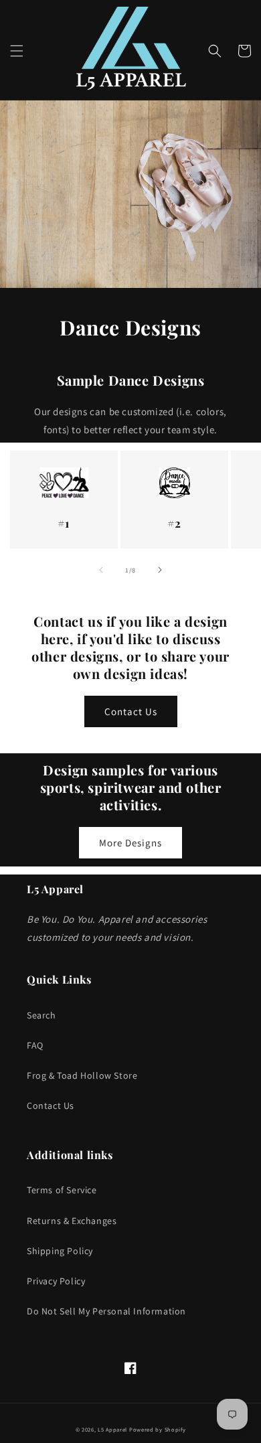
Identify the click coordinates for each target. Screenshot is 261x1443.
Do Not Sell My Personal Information (106, 1311)
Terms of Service (62, 1190)
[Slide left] (101, 570)
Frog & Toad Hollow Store (82, 1075)
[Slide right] (160, 570)
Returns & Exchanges (71, 1221)
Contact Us (130, 711)
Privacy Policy (56, 1281)
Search (41, 1015)
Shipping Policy (60, 1251)
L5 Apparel (112, 1429)
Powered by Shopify (157, 1429)
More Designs (130, 842)
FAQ (35, 1045)
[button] (16, 51)
